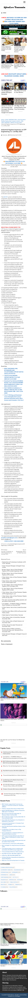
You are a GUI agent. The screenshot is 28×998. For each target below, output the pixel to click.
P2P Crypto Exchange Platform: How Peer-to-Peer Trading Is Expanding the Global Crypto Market (13, 837)
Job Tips (14, 877)
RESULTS (3, 884)
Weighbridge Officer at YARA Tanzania (21, 552)
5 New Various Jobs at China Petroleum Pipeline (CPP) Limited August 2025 (14, 581)
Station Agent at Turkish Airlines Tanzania (12, 615)
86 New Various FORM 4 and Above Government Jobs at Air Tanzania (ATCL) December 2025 (12, 630)
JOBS (21, 121)
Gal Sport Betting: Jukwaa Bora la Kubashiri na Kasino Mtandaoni (13, 858)
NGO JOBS (3, 882)
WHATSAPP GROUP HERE (17, 74)
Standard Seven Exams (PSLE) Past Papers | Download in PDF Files (15, 794)
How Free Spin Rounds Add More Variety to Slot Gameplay (13, 827)
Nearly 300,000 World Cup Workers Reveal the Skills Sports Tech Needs (13, 811)
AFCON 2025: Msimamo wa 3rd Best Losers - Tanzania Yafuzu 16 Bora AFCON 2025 (14, 785)
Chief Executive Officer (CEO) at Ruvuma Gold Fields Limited (15, 752)
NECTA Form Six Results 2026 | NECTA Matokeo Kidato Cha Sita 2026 (11, 814)
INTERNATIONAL (4, 872)
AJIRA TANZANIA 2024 (11, 119)
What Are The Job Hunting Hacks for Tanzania (15, 766)
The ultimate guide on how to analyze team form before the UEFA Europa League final (12, 849)
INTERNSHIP (14, 872)
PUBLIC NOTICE (13, 882)
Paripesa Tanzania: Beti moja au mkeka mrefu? (15, 789)
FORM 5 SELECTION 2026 (14, 19)
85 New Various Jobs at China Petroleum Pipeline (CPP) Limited (12, 574)
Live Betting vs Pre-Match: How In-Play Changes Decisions (13, 780)
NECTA (18, 879)
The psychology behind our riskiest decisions (14, 775)
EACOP (5, 197)
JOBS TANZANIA (5, 122)
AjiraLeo (12, 994)
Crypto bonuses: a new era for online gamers (13, 843)
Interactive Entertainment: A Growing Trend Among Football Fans (13, 823)
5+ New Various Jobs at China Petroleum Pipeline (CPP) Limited (12, 589)
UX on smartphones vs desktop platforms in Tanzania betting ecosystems (12, 833)
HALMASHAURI (17, 869)
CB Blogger (17, 996)
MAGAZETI (3, 879)
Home (2, 119)
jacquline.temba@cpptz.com (9, 537)
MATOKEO (11, 879)
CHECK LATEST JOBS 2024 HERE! (14, 541)
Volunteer (12, 887)
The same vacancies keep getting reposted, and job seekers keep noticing (14, 600)
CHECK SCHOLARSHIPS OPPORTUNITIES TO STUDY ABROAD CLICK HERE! (12, 377)
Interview (3, 874)
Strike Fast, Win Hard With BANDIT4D (11, 855)
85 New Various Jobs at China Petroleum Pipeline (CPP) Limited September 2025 (12, 570)
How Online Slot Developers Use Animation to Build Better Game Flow (13, 820)
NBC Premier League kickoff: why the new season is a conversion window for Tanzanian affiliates (13, 805)
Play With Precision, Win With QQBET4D (13, 770)
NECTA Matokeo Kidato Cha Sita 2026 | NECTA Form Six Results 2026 (13, 762)
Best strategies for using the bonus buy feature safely (13, 846)
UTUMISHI (3, 887)
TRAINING (17, 884)
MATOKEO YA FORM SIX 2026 (17, 17)
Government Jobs (5, 869)
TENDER (10, 884)
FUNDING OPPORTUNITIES (6, 867)
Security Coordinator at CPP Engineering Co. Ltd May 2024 (7, 553)
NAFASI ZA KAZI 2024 (16, 122)
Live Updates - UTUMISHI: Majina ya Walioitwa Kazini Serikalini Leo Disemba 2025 (14, 604)
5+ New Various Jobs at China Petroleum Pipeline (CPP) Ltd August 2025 (12, 585)
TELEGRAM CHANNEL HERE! (14, 76)
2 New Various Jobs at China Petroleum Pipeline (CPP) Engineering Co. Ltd (14, 593)
